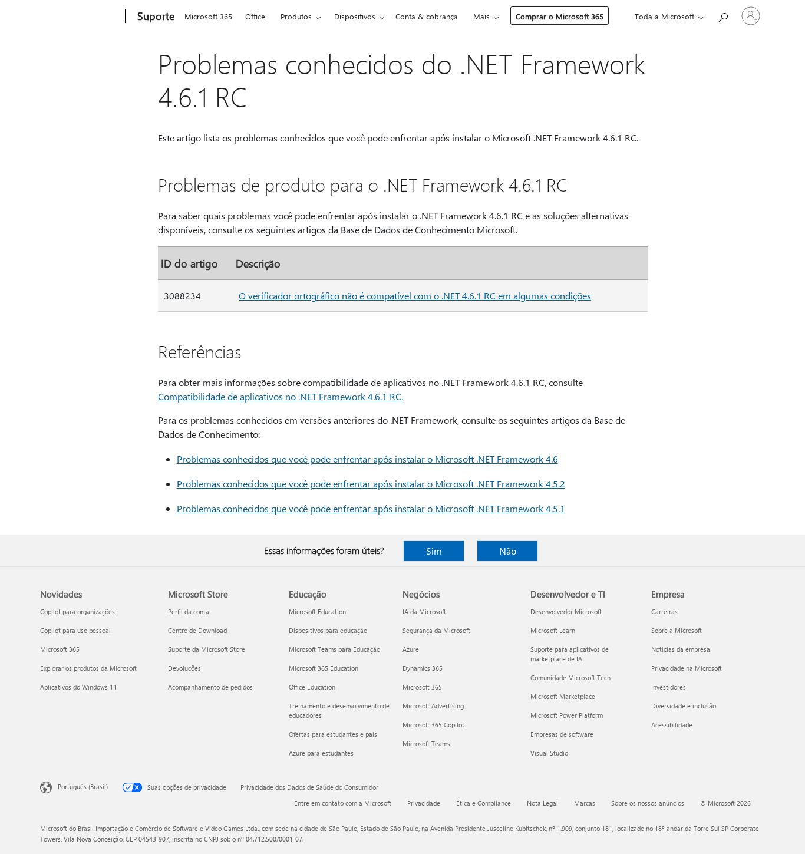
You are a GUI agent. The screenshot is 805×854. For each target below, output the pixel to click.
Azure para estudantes (321, 753)
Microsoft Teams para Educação (334, 649)
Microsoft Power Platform (566, 715)
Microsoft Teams (426, 743)
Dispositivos (354, 16)
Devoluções (184, 668)
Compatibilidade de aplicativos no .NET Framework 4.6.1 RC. (280, 396)
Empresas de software (561, 734)
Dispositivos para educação (328, 630)
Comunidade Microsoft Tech (570, 677)
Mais (481, 16)
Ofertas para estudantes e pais (333, 734)
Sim (434, 551)
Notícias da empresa (680, 649)
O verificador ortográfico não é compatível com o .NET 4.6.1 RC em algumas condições (415, 295)
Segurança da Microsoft (436, 630)
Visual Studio (549, 753)
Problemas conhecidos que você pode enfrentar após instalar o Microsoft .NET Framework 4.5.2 (371, 483)
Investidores (668, 686)
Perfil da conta (188, 611)
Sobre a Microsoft (676, 630)
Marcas (584, 803)
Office (255, 16)
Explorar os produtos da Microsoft (88, 668)
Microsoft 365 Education (323, 668)
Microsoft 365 (208, 16)
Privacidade (423, 803)
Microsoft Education (317, 611)
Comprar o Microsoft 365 (559, 16)
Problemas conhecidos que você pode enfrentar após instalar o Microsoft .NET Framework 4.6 (367, 459)
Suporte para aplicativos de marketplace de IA (569, 654)
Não (507, 551)
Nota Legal (542, 803)
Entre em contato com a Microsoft (342, 803)
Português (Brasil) (83, 786)
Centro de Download (197, 630)
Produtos (296, 16)
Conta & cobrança (426, 16)
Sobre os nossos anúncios (647, 803)
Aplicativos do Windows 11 (78, 686)
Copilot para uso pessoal (75, 630)
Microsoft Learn (552, 630)
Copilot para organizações (77, 611)
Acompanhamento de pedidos (210, 686)
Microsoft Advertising (433, 705)
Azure (410, 649)
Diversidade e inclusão (683, 705)
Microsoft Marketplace (562, 696)
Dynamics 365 (422, 668)
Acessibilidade (671, 724)
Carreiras (664, 611)
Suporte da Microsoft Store (206, 649)
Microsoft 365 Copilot (433, 724)
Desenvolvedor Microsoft (566, 611)
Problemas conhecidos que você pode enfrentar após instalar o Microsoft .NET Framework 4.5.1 (371, 508)
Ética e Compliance (483, 803)
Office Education (312, 686)
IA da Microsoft (424, 611)
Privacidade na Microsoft (686, 668)
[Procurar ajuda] (722, 15)
